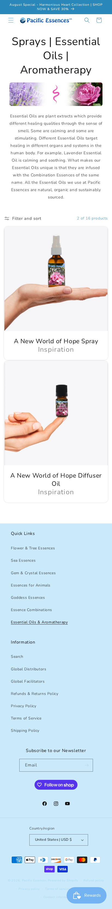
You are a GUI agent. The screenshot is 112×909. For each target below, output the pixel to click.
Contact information (58, 897)
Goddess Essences (28, 597)
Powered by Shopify (63, 880)
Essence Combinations (31, 609)
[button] (11, 20)
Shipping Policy (25, 730)
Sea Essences (23, 560)
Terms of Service (26, 718)
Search (17, 656)
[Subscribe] (87, 765)
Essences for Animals (31, 585)
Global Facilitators (28, 681)
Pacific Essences (34, 880)
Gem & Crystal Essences (33, 573)
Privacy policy (29, 889)
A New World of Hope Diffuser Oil (56, 480)
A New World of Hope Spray (56, 341)
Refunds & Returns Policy (34, 693)
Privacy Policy (23, 706)
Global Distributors (28, 669)
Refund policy (93, 880)
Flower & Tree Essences (33, 548)
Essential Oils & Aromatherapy (39, 622)
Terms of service (57, 889)
